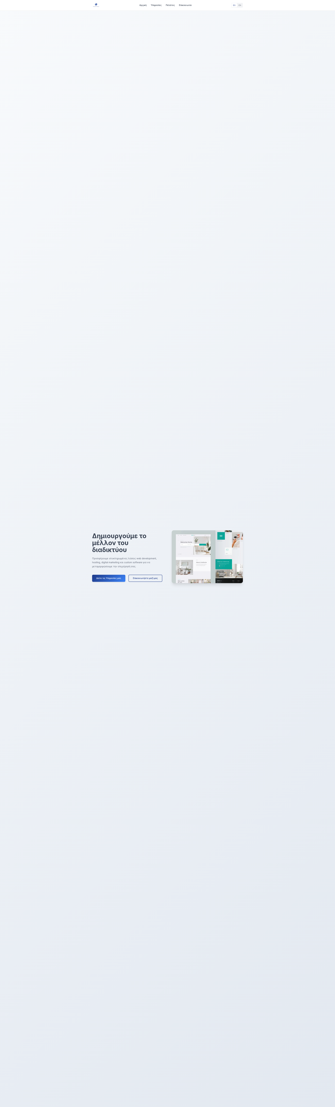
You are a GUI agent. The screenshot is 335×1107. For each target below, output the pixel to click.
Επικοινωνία (185, 5)
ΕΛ (234, 5)
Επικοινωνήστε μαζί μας (145, 578)
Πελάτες (170, 5)
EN (240, 5)
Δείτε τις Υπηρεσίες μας (108, 578)
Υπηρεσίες (156, 5)
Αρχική (143, 5)
